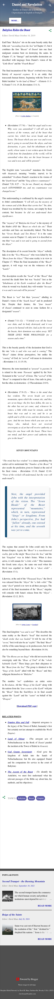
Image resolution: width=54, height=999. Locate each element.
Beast (31, 798)
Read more (45, 905)
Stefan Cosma (26, 625)
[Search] (50, 5)
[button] (50, 31)
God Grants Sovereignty (20, 751)
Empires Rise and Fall (18, 722)
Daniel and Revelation (27, 4)
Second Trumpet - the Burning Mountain (23, 881)
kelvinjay (33, 985)
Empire (40, 798)
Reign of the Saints (12, 914)
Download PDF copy (27, 706)
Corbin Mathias (26, 116)
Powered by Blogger (28, 979)
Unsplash (35, 625)
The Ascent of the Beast (20, 771)
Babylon (21, 798)
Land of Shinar (16, 738)
